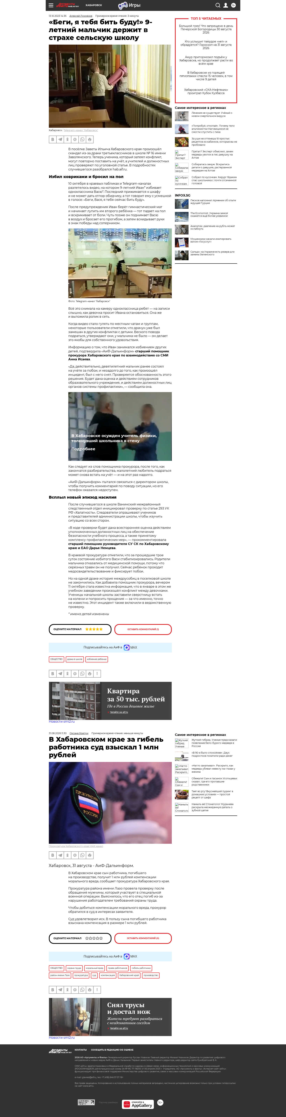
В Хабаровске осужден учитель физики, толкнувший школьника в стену (114, 438)
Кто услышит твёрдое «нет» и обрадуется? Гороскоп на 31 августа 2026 (206, 45)
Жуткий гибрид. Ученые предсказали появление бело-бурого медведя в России (214, 743)
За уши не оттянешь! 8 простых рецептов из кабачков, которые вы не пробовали (214, 141)
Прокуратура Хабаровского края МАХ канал (76, 846)
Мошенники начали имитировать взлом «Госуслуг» (210, 240)
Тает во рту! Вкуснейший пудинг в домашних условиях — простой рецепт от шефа (212, 794)
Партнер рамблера (108, 1102)
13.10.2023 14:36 (57, 15)
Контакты (81, 1050)
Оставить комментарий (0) (143, 938)
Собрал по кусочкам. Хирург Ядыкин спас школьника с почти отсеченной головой (214, 180)
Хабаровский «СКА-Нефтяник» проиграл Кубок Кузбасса (206, 91)
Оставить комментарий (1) (143, 629)
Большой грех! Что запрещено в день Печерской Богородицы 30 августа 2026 (206, 29)
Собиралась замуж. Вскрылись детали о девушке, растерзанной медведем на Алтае (212, 167)
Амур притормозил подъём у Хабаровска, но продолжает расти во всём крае (206, 60)
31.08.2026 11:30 (58, 733)
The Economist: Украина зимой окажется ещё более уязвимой (209, 214)
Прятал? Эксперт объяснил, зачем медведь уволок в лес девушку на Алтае (212, 154)
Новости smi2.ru (62, 721)
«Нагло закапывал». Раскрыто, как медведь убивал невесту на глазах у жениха (213, 768)
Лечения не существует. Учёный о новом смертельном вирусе (212, 114)
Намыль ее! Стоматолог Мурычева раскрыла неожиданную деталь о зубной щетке (212, 807)
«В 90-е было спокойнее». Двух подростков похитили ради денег (212, 754)
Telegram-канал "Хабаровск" (81, 130)
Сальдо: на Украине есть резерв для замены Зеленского (212, 253)
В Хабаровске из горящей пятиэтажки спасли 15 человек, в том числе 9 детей (206, 76)
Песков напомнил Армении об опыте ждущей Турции (213, 202)
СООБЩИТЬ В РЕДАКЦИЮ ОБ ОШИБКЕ (112, 1050)
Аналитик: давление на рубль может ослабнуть (212, 227)
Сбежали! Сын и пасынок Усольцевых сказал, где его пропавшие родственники (214, 781)
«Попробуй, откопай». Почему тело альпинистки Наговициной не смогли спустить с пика (213, 128)
